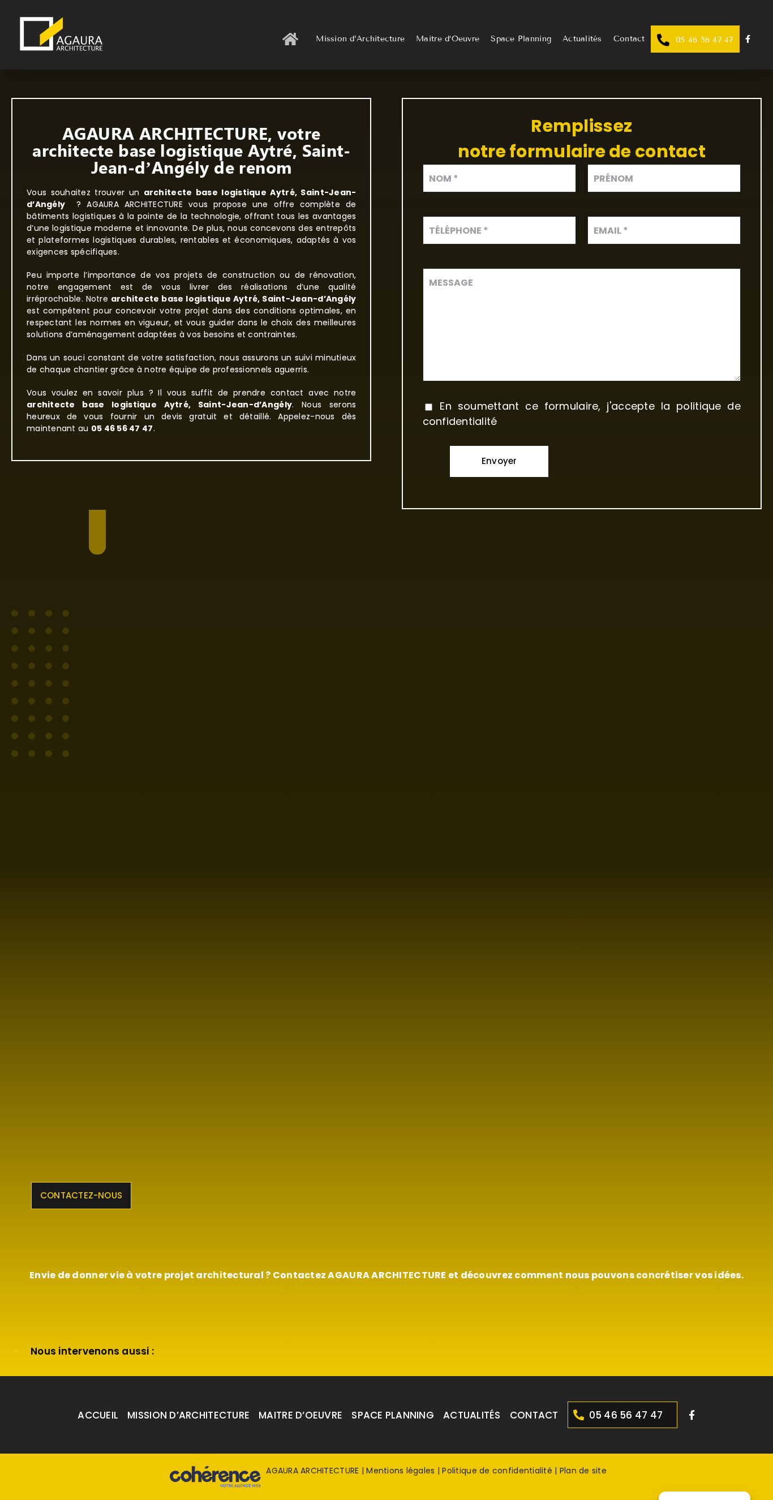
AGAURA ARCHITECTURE (312, 1470)
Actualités (472, 1415)
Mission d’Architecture (188, 1415)
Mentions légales (400, 1470)
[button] (386, 1352)
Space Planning (392, 1415)
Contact (534, 1415)
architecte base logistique (171, 298)
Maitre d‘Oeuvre (300, 1415)
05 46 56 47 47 (626, 1415)
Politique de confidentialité (497, 1470)
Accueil (98, 1415)
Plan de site (583, 1470)
